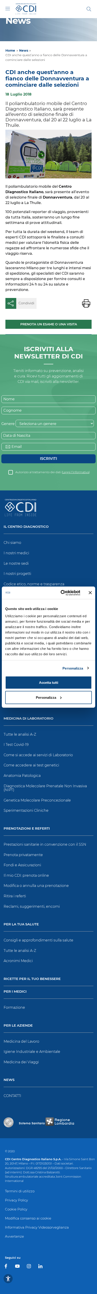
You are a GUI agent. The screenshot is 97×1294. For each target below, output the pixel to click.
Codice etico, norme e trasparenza (34, 584)
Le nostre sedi (16, 563)
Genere (8, 424)
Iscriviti (48, 458)
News (23, 50)
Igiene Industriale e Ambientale (32, 1051)
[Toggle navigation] (7, 8)
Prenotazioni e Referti (27, 829)
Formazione (14, 1007)
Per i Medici (15, 992)
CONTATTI (12, 1096)
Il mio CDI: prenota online (26, 875)
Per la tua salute (21, 924)
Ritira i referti (15, 896)
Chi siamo (12, 542)
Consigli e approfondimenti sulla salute (38, 940)
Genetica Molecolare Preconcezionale (37, 800)
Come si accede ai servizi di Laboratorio (38, 755)
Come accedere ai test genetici (31, 765)
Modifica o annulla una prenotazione (36, 885)
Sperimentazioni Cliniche (26, 810)
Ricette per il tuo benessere (32, 979)
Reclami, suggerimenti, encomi (32, 906)
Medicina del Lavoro (21, 1041)
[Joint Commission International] (9, 1122)
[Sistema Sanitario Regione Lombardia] (46, 1122)
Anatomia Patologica (22, 775)
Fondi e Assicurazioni (22, 865)
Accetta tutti (48, 682)
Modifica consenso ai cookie (28, 1218)
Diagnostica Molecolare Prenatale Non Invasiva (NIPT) (45, 788)
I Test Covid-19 (16, 744)
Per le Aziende (18, 1026)
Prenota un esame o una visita (48, 324)
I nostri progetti (17, 573)
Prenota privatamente (23, 855)
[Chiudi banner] (90, 592)
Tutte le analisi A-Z (20, 734)
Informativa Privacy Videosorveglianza (37, 1227)
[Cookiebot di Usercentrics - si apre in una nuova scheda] (61, 593)
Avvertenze (14, 1236)
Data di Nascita (16, 435)
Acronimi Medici (18, 961)
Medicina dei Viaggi (21, 1062)
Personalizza (72, 668)
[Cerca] (89, 9)
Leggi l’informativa (75, 472)
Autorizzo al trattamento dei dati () (52, 472)
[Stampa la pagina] (86, 303)
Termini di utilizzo (20, 1191)
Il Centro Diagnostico (26, 527)
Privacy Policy (16, 1200)
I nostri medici (16, 553)
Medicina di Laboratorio (28, 718)
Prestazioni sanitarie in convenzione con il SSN (45, 844)
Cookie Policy (16, 1209)
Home (10, 50)
